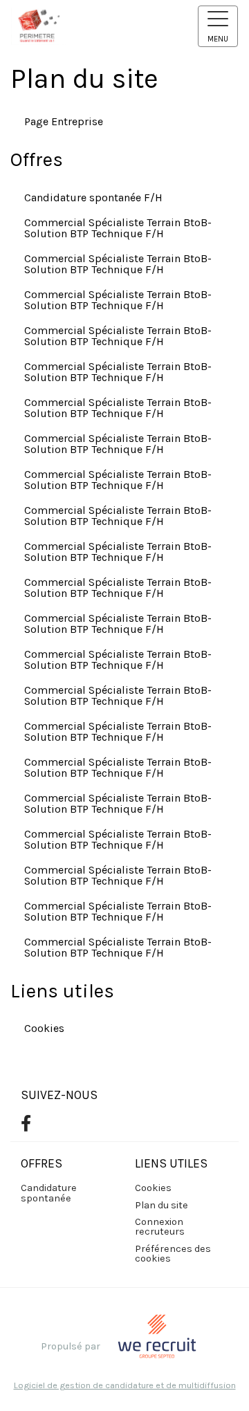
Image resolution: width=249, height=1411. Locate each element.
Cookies (44, 1028)
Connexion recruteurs (160, 1226)
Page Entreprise (63, 121)
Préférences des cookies (173, 1253)
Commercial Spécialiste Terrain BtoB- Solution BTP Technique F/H (118, 228)
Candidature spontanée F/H (93, 197)
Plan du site (161, 1205)
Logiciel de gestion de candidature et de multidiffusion (125, 1385)
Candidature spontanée (49, 1193)
